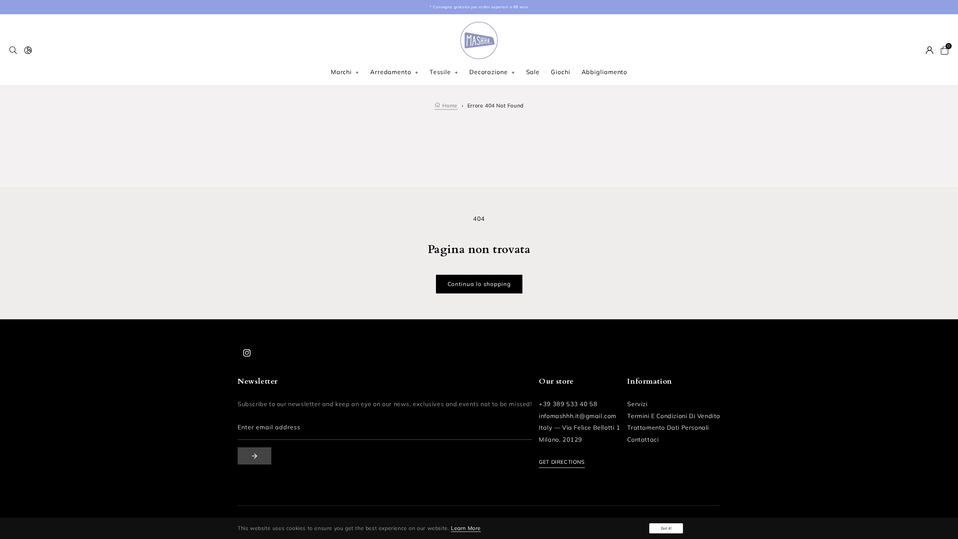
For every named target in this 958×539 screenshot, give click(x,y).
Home (449, 105)
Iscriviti (254, 456)
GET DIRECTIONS (562, 462)
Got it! (666, 528)
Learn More (466, 528)
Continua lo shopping (479, 283)
